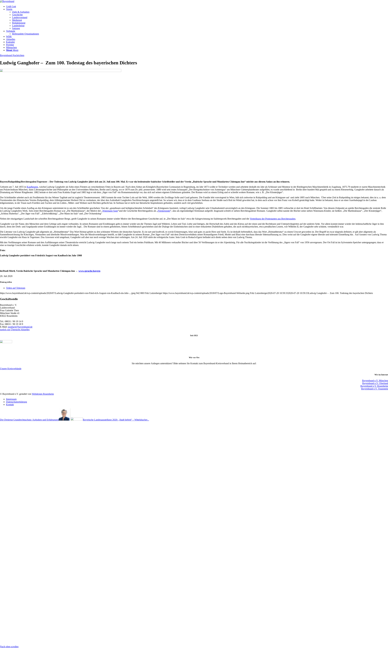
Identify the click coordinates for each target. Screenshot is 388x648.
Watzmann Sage (110, 211)
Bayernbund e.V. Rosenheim (374, 386)
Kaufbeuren (32, 187)
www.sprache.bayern (89, 271)
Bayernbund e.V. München (375, 380)
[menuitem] (197, 6)
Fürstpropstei (164, 211)
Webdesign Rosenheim (43, 394)
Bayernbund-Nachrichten (12, 55)
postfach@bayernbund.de (20, 327)
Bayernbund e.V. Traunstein (374, 388)
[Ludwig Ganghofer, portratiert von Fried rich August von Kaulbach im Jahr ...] (60, 71)
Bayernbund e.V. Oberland (375, 383)
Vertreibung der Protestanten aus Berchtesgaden (272, 218)
